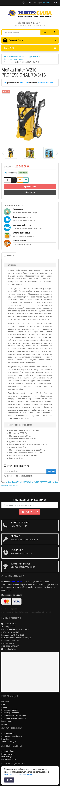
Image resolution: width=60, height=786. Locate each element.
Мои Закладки (6, 757)
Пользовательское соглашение (13, 715)
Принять (9, 780)
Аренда (4, 724)
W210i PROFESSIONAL (43, 482)
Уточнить (51, 471)
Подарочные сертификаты (11, 736)
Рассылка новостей (8, 759)
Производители (7, 733)
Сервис (4, 707)
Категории (9, 48)
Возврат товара (7, 721)
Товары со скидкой (8, 742)
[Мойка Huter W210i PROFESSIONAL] (30, 115)
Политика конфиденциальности (13, 718)
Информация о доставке (10, 710)
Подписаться (31, 512)
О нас (3, 704)
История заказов (8, 754)
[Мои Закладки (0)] (30, 2)
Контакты (5, 702)
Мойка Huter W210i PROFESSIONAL (20, 482)
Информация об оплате (10, 713)
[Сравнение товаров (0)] (23, 2)
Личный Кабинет (7, 751)
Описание (10, 256)
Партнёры (5, 739)
